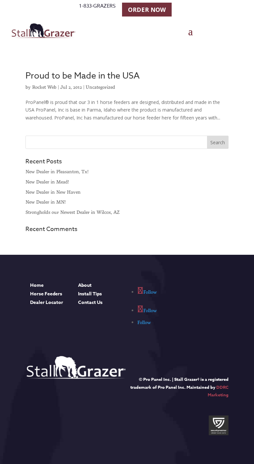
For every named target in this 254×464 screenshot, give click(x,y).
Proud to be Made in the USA (82, 76)
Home (37, 285)
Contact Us (90, 302)
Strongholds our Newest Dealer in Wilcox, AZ (72, 212)
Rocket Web (44, 87)
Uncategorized (100, 87)
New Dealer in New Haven (53, 192)
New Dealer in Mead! (47, 182)
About (85, 285)
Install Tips (90, 293)
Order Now (147, 10)
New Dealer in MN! (45, 202)
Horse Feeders (46, 293)
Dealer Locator (46, 302)
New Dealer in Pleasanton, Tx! (57, 171)
